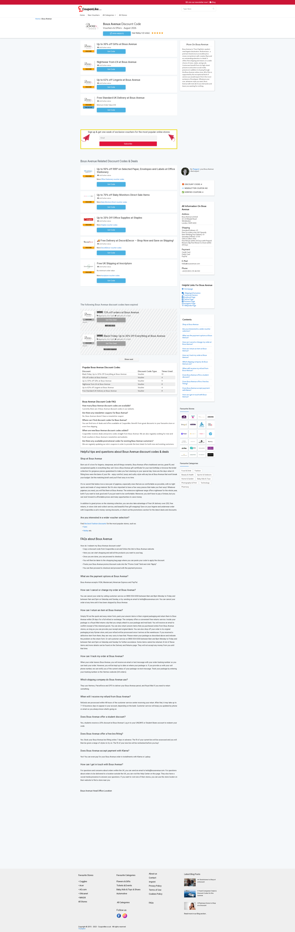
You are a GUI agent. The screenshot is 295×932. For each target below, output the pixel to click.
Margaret (196, 169)
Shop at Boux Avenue (190, 324)
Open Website (118, 34)
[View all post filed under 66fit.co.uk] (210, 425)
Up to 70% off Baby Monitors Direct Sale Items (123, 194)
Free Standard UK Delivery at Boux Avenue (121, 97)
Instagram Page (189, 303)
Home (82, 15)
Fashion (198, 471)
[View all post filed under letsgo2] (184, 425)
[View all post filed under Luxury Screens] (184, 454)
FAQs (151, 903)
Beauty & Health (187, 475)
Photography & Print (189, 483)
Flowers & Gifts (123, 881)
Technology (205, 483)
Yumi (85, 527)
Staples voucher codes (109, 225)
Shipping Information (192, 293)
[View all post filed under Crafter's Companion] (210, 448)
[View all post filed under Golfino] (193, 454)
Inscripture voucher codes (110, 275)
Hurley (85, 531)
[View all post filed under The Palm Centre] (202, 448)
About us (153, 873)
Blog (213, 2)
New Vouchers (94, 15)
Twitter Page (188, 299)
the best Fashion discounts (95, 524)
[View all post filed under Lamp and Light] (193, 434)
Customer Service (191, 295)
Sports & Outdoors (204, 475)
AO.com (83, 889)
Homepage (188, 289)
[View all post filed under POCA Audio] (202, 441)
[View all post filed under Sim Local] (193, 448)
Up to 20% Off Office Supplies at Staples (119, 217)
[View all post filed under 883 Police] (210, 454)
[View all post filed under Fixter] (184, 434)
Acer (82, 885)
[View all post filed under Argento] (193, 441)
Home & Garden (187, 479)
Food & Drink (186, 471)
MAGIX (83, 897)
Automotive (122, 893)
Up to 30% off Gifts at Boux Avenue (117, 44)
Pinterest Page (189, 301)
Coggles (83, 881)
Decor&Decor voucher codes (111, 248)
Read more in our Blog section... (195, 914)
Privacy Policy (155, 886)
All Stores (123, 15)
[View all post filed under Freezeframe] (202, 434)
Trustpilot (81, 929)
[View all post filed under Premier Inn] (184, 417)
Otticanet (84, 893)
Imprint (152, 882)
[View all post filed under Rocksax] (210, 417)
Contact (152, 878)
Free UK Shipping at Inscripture (114, 263)
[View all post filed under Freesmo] (193, 425)
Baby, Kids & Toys (204, 479)
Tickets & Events (124, 885)
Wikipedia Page (190, 306)
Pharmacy (185, 487)
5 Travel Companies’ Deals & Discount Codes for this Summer (207, 893)
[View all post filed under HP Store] (210, 434)
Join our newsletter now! (198, 2)
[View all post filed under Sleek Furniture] (202, 417)
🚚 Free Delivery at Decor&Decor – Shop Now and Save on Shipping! (135, 240)
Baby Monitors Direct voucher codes (114, 202)
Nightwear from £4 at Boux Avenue (116, 62)
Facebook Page (189, 297)
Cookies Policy (155, 894)
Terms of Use (155, 890)
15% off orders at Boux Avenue (121, 312)
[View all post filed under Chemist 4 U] (193, 417)
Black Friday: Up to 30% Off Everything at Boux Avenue (134, 336)
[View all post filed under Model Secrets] (184, 441)
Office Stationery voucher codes (112, 179)
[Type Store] (213, 9)
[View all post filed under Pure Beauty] (202, 454)
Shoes (137, 889)
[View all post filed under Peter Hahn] (210, 441)
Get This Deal (111, 320)
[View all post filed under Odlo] (202, 425)
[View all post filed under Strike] (184, 448)
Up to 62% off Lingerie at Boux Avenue (118, 79)
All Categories (108, 15)
